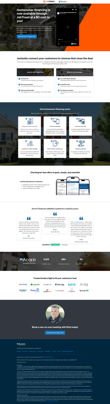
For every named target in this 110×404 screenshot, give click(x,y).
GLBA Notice (47, 351)
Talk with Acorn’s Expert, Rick (26, 36)
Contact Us (25, 351)
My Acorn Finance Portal (67, 351)
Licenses (54, 351)
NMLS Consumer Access (47, 357)
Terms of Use (40, 351)
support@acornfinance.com (52, 400)
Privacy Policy (32, 351)
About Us (19, 351)
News (59, 351)
